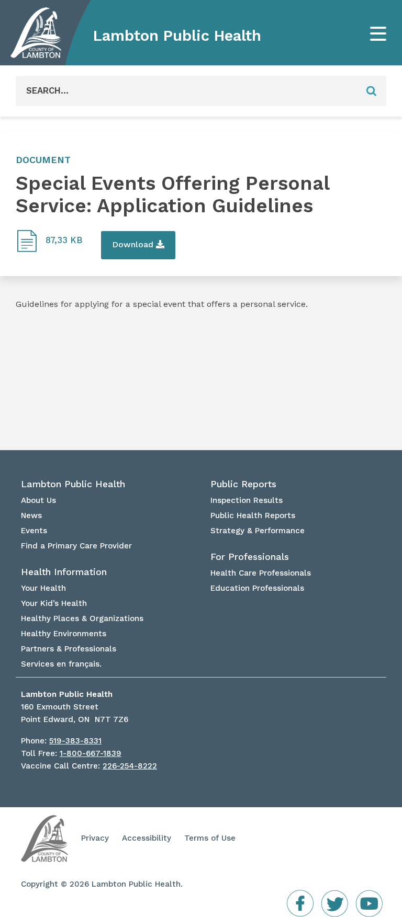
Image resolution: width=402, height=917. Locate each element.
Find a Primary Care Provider (76, 546)
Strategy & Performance (257, 530)
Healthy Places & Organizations (82, 618)
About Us (38, 500)
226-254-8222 (130, 766)
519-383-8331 (75, 741)
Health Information (64, 572)
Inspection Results (246, 500)
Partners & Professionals (68, 649)
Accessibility (146, 838)
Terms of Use (210, 838)
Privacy (95, 838)
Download (134, 244)
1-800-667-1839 (90, 753)
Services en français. (61, 664)
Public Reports (243, 484)
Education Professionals (257, 588)
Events (34, 530)
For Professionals (249, 557)
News (31, 515)
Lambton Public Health (177, 35)
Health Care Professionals (260, 573)
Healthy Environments (63, 633)
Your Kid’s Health (54, 603)
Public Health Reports (252, 515)
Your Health (43, 588)
